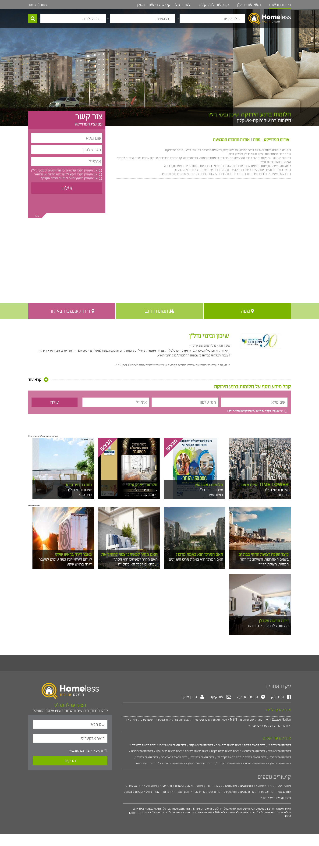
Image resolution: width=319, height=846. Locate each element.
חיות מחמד (168, 791)
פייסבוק (278, 697)
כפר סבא (85, 494)
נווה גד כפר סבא (79, 484)
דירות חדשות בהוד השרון (201, 763)
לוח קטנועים (230, 791)
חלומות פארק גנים (142, 484)
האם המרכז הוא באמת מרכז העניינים (196, 559)
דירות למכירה (265, 785)
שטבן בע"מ (146, 719)
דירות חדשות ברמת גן (280, 745)
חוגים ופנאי (184, 791)
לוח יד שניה (199, 791)
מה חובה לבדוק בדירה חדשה (268, 625)
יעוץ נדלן (268, 798)
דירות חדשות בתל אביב (228, 745)
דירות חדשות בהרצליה (202, 757)
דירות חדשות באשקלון (201, 745)
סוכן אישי (189, 697)
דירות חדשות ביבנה (146, 763)
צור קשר (217, 697)
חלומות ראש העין (209, 484)
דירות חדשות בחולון (280, 763)
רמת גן (284, 494)
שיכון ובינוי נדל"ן (209, 336)
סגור (36, 215)
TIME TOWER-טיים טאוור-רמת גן (263, 487)
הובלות (139, 791)
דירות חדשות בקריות (255, 757)
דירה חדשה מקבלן (274, 620)
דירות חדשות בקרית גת (229, 757)
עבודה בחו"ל (153, 791)
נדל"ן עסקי (166, 785)
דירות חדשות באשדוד (279, 751)
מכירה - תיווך (213, 785)
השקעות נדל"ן (249, 4)
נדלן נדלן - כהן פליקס (276, 725)
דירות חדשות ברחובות (196, 751)
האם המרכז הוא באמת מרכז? (199, 554)
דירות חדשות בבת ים (256, 763)
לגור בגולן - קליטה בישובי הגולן (164, 4)
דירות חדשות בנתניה (280, 757)
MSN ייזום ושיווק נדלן (242, 719)
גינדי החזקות (220, 719)
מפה (256, 139)
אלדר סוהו (263, 719)
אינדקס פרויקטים (277, 738)
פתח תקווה (149, 494)
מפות (129, 791)
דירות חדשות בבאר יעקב (174, 757)
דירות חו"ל (151, 785)
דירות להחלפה (195, 785)
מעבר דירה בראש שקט (73, 554)
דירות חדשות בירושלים (144, 745)
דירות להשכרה (283, 785)
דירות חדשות (280, 4)
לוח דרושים (214, 791)
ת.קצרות (179, 785)
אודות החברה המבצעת (231, 139)
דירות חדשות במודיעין (253, 751)
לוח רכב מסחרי (265, 791)
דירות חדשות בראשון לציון (172, 745)
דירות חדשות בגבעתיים (230, 763)
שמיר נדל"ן (131, 719)
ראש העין (216, 494)
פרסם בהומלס (283, 798)
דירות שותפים (247, 785)
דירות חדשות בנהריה (142, 751)
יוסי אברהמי (254, 725)
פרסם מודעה (248, 697)
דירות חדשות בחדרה (147, 757)
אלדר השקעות (163, 719)
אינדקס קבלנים (278, 709)
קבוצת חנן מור (181, 719)
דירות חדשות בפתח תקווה (225, 751)
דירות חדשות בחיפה (254, 745)
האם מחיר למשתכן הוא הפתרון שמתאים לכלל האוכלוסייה (134, 562)
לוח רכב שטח (284, 791)
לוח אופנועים (247, 791)
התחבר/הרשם (38, 4)
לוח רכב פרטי (135, 785)
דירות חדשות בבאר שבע (169, 751)
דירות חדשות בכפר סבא (172, 763)
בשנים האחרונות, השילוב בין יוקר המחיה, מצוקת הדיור (264, 562)
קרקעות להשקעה (214, 4)
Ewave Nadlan (281, 719)
